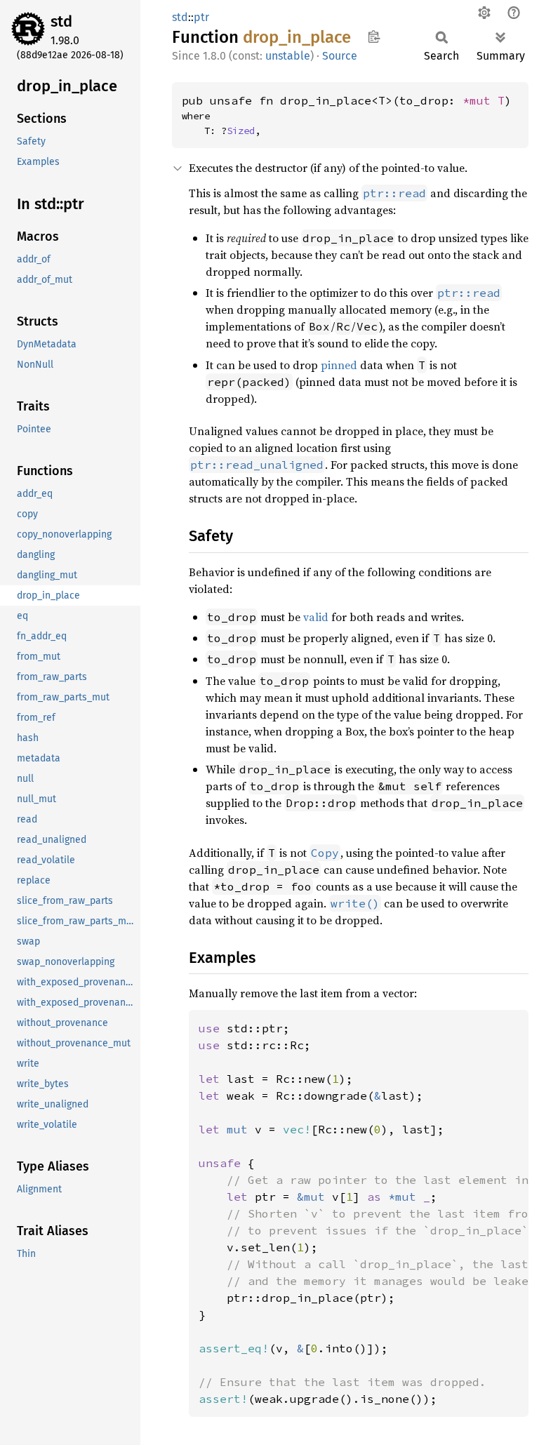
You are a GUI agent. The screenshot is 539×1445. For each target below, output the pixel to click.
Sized (241, 130)
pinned (339, 365)
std (61, 21)
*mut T (484, 100)
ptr (201, 17)
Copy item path (373, 36)
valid (315, 617)
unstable (287, 55)
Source (339, 55)
